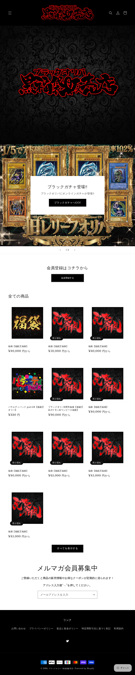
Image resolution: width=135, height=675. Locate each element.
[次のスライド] (74, 250)
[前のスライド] (60, 250)
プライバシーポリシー (41, 628)
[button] (10, 13)
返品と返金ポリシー (67, 628)
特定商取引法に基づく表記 (96, 628)
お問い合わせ (18, 628)
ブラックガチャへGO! (67, 202)
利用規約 (118, 628)
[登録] (93, 594)
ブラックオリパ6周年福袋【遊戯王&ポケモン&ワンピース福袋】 (65, 408)
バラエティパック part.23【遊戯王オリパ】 (26, 408)
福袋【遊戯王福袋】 (18, 346)
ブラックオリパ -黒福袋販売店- (61, 668)
